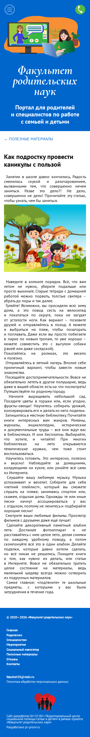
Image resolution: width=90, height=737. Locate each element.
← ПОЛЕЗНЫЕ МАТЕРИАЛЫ (28, 138)
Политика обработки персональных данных (37, 682)
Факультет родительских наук (50, 617)
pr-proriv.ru (32, 727)
